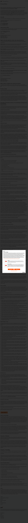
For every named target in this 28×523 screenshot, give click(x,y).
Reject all (17, 269)
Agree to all (10, 269)
